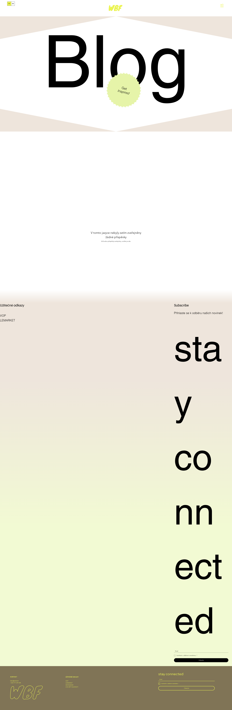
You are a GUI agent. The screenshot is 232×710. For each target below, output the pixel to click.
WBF (114, 7)
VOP (3, 315)
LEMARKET (7, 320)
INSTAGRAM (69, 685)
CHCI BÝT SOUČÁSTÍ (72, 687)
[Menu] (222, 5)
